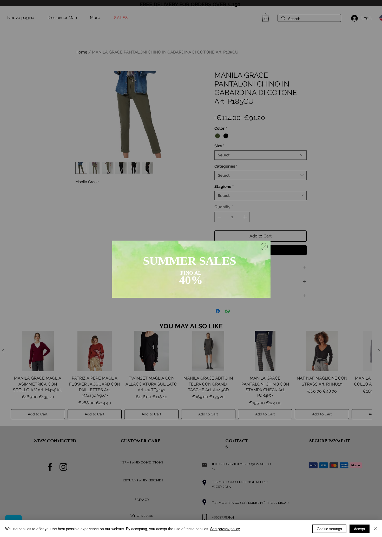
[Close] (376, 529)
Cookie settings (329, 528)
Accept (359, 528)
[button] (264, 246)
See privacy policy (225, 528)
